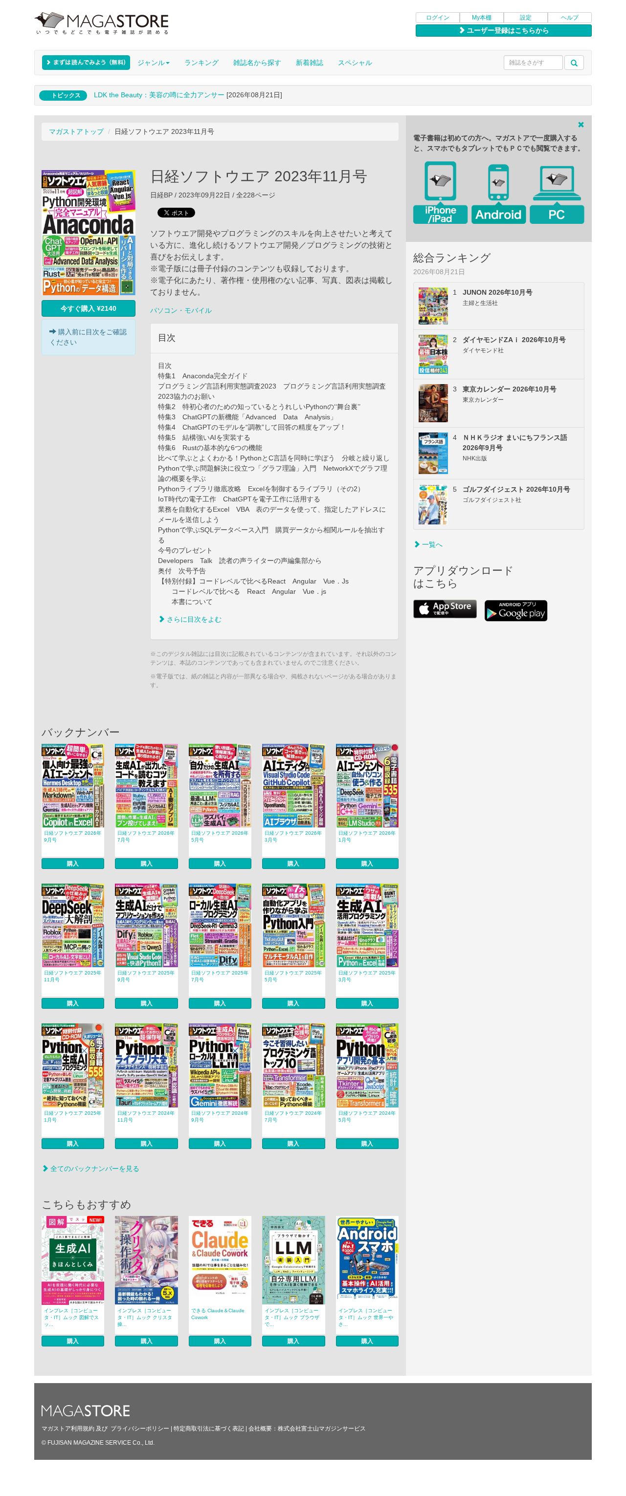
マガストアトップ (76, 131)
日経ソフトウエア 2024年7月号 (293, 1116)
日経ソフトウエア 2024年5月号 (367, 1116)
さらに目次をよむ (193, 619)
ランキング (201, 62)
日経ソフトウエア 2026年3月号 (293, 836)
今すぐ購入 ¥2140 (88, 308)
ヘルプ (570, 17)
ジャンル (151, 62)
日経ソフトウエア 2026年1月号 (367, 836)
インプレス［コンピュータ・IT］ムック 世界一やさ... (365, 1317)
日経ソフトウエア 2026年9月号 (72, 836)
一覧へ (431, 544)
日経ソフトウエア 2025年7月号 (219, 976)
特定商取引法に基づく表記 (209, 1428)
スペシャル (355, 62)
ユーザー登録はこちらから (507, 30)
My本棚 (482, 17)
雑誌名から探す (257, 62)
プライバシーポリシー (140, 1428)
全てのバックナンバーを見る (93, 1168)
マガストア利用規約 (68, 1428)
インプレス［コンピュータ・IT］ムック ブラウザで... (292, 1317)
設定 (526, 17)
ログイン (437, 17)
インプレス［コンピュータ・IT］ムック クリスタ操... (144, 1317)
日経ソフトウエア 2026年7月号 (146, 836)
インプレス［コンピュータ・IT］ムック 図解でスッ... (71, 1317)
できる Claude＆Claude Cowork (218, 1314)
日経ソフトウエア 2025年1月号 (72, 1116)
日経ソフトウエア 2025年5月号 (293, 976)
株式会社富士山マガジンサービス (322, 1428)
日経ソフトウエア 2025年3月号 (367, 976)
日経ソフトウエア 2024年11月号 (146, 1116)
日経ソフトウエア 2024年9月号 (219, 1116)
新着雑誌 (309, 62)
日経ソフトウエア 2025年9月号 (146, 976)
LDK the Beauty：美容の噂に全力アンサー (159, 95)
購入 (73, 863)
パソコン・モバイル (181, 310)
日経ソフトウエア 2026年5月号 (219, 836)
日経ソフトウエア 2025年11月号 (72, 976)
